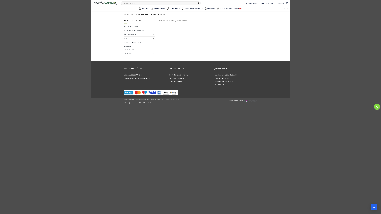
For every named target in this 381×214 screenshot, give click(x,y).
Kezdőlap (128, 14)
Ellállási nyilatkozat (222, 78)
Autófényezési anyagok (192, 9)
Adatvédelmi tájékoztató (224, 81)
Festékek (145, 9)
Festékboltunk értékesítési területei (137, 100)
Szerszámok (174, 9)
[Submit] (198, 3)
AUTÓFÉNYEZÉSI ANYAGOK (134, 31)
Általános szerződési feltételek (226, 75)
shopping (127, 46)
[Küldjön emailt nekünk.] (287, 8)
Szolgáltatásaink (252, 3)
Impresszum (219, 85)
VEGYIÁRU (128, 54)
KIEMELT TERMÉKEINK (132, 42)
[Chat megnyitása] (374, 207)
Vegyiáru (210, 9)
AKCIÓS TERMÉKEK (226, 9)
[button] (275, 3)
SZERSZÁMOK (129, 50)
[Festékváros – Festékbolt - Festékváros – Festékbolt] (105, 3)
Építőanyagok (159, 9)
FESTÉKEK (127, 38)
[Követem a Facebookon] (284, 8)
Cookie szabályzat (157, 100)
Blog (262, 3)
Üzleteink (269, 3)
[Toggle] (154, 31)
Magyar (236, 9)
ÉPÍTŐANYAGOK (130, 34)
